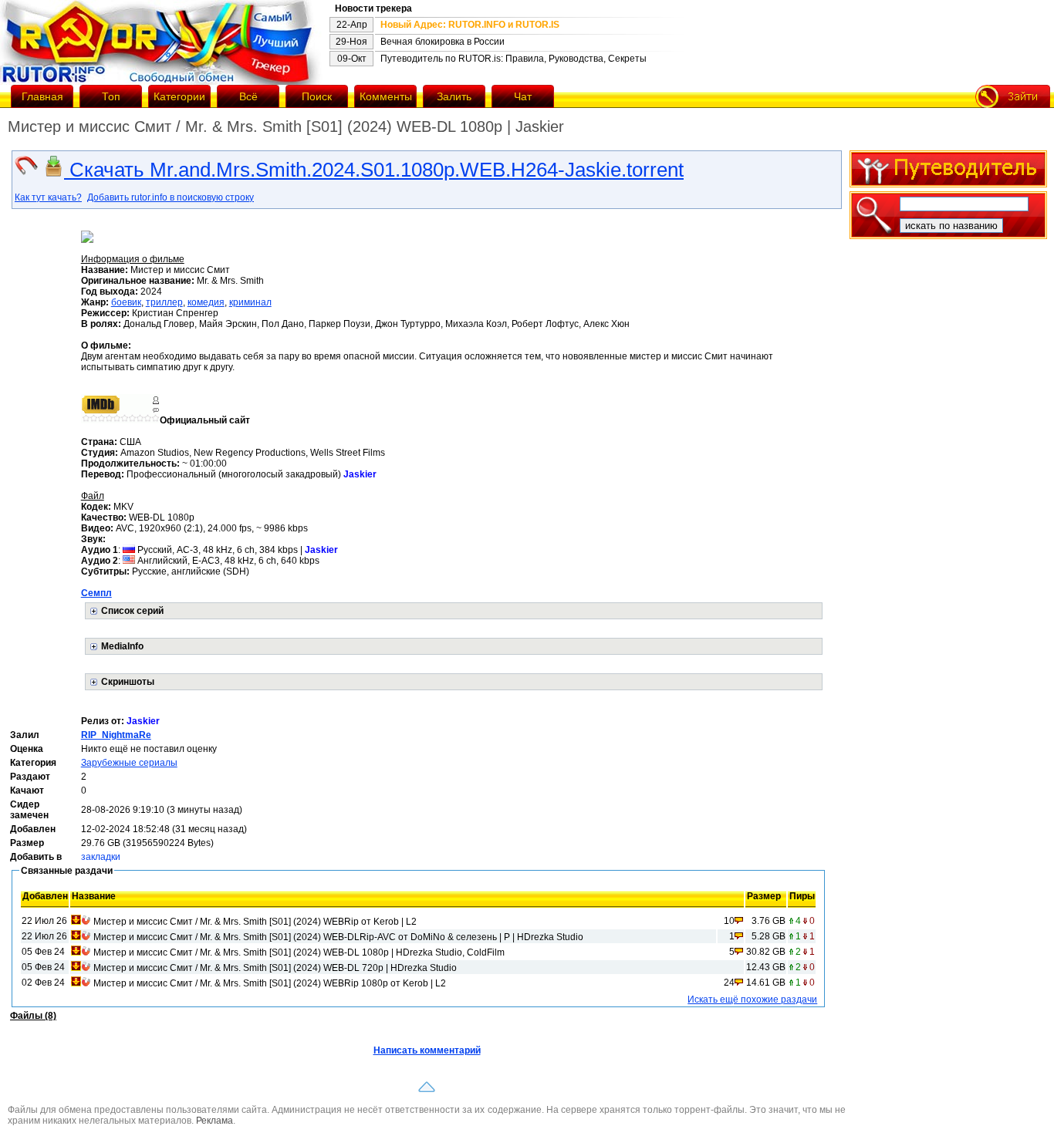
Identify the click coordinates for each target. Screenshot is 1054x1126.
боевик (126, 302)
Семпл (96, 593)
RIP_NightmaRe (116, 735)
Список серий (132, 610)
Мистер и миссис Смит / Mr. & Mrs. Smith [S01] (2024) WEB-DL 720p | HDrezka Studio (275, 967)
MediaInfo (122, 646)
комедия (206, 302)
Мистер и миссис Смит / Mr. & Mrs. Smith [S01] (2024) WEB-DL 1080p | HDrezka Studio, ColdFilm (299, 952)
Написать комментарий (427, 1050)
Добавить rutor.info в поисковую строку (170, 197)
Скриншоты (127, 681)
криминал (250, 302)
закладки (100, 856)
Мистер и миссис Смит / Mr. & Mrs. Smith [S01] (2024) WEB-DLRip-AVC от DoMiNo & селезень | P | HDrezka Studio (338, 937)
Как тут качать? (48, 197)
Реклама (214, 1120)
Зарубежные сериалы (129, 762)
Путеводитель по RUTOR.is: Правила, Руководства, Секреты (513, 58)
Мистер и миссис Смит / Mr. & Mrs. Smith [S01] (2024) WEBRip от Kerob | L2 (255, 921)
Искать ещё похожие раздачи (752, 999)
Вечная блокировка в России (442, 41)
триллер (164, 302)
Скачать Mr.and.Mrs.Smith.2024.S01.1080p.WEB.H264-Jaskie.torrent (374, 169)
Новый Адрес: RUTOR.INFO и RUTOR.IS (469, 24)
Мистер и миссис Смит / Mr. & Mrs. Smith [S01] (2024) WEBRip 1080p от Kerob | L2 (269, 983)
